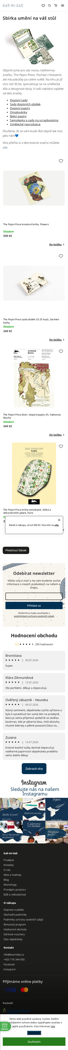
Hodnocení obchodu (34, 635)
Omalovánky (18, 112)
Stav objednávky (13, 939)
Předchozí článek (15, 550)
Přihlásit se (34, 605)
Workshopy (10, 884)
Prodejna (9, 860)
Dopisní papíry (20, 108)
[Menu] (62, 5)
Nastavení (34, 1032)
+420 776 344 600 (14, 959)
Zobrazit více (34, 769)
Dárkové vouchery (14, 934)
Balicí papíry (18, 116)
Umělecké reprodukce (25, 124)
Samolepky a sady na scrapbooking (34, 120)
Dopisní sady (19, 100)
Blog (6, 879)
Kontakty (9, 865)
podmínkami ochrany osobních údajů (34, 616)
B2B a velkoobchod (15, 894)
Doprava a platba (14, 909)
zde (53, 1026)
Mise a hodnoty (12, 874)
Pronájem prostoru (15, 889)
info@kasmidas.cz (14, 954)
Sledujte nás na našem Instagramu (35, 791)
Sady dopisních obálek (25, 104)
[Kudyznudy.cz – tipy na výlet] (34, 1011)
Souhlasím (34, 1041)
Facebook (9, 964)
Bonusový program (15, 924)
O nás (7, 870)
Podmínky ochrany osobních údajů (23, 919)
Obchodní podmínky (15, 914)
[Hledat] (49, 5)
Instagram (10, 969)
